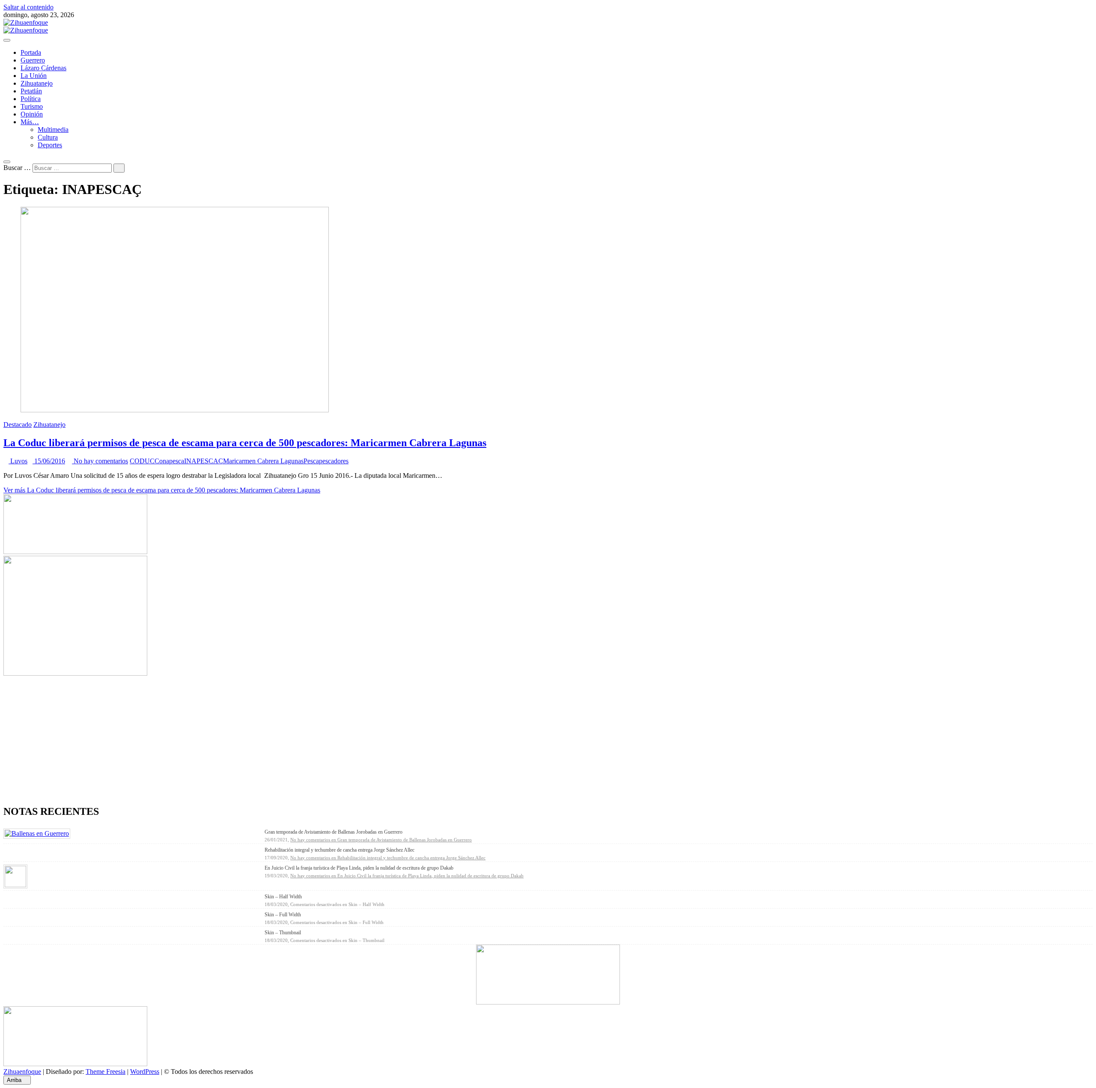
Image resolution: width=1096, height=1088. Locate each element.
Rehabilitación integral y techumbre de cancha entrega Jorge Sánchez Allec (339, 850)
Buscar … (17, 167)
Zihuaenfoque (22, 1071)
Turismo (32, 106)
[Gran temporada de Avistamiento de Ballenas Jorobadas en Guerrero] (36, 833)
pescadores (333, 461)
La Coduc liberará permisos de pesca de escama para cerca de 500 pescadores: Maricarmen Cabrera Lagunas (244, 442)
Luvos (18, 461)
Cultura (48, 137)
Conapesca (169, 461)
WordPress (144, 1071)
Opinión (32, 114)
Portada (31, 52)
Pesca (311, 461)
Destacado (17, 424)
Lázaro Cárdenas (43, 68)
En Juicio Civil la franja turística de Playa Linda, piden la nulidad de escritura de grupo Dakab (359, 868)
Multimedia (53, 129)
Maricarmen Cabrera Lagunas (263, 461)
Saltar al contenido (28, 7)
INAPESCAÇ (203, 461)
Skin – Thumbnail (283, 933)
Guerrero (33, 60)
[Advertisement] (260, 737)
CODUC (142, 461)
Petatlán (31, 91)
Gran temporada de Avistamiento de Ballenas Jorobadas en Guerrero (333, 832)
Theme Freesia (105, 1071)
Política (31, 98)
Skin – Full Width (283, 915)
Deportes (50, 145)
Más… (30, 121)
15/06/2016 (49, 461)
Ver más (161, 490)
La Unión (34, 75)
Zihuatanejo (37, 83)
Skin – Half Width (283, 897)
